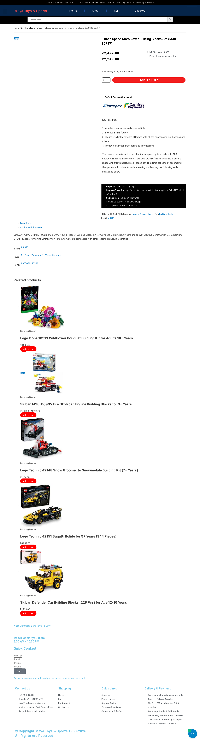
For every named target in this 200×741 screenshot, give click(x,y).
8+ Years (46, 255)
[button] (5, 11)
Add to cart (149, 80)
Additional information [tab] (31, 227)
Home (73, 10)
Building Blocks (28, 28)
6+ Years (25, 255)
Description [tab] (26, 223)
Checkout (140, 10)
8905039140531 (29, 263)
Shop (95, 10)
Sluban (40, 28)
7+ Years (36, 255)
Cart (116, 10)
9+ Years (56, 255)
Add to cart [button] (29, 349)
